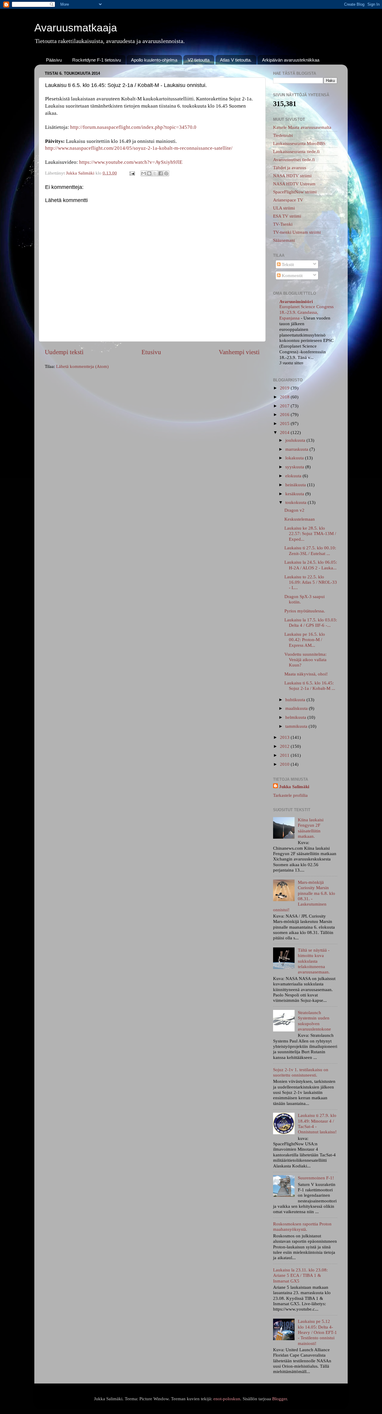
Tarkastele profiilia (290, 795)
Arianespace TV (288, 199)
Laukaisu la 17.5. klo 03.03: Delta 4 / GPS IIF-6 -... (310, 622)
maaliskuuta (297, 708)
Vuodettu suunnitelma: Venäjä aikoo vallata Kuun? (305, 660)
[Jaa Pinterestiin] (166, 173)
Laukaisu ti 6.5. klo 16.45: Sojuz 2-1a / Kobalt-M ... (309, 685)
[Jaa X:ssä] (155, 173)
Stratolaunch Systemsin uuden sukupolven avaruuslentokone (314, 1020)
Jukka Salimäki (294, 786)
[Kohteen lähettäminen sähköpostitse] (144, 173)
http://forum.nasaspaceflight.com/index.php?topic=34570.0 (133, 127)
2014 (285, 432)
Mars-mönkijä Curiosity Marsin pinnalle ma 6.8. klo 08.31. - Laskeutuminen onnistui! (304, 896)
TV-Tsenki (282, 224)
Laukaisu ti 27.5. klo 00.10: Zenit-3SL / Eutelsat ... (310, 550)
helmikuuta (296, 717)
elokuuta (294, 475)
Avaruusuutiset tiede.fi (294, 159)
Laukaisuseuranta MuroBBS (299, 143)
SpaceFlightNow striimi (295, 191)
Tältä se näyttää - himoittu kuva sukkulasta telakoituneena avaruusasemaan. (314, 960)
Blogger (279, 1398)
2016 (285, 414)
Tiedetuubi (283, 135)
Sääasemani (284, 240)
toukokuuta (296, 502)
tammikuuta (297, 726)
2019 (285, 387)
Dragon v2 (294, 510)
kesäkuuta (295, 493)
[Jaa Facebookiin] (161, 173)
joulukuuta (295, 440)
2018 (285, 396)
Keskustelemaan (299, 519)
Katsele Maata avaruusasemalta (302, 127)
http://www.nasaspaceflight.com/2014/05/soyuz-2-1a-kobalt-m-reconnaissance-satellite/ (138, 148)
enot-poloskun (226, 1398)
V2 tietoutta (199, 59)
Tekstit (287, 264)
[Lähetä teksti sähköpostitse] (131, 172)
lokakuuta (295, 457)
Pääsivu (54, 59)
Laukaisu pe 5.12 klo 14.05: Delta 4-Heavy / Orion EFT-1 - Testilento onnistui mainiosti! (317, 1332)
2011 (285, 755)
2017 (285, 405)
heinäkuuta (296, 484)
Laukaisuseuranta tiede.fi (296, 151)
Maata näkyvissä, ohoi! (306, 673)
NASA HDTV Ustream (294, 183)
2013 (285, 737)
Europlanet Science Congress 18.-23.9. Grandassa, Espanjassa (306, 312)
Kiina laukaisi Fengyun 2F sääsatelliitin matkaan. (311, 828)
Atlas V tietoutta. (236, 59)
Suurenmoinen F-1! (316, 1177)
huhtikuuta (295, 699)
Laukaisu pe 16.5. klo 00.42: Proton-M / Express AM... (304, 640)
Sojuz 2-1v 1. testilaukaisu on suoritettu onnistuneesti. (300, 1072)
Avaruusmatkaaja (75, 28)
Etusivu (151, 352)
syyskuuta (295, 466)
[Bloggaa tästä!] (149, 173)
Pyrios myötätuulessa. (304, 610)
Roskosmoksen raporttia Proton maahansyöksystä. (302, 1226)
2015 (285, 423)
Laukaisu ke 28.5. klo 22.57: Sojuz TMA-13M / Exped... (310, 533)
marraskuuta (297, 449)
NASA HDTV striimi (292, 175)
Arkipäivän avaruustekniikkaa (290, 59)
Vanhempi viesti (239, 352)
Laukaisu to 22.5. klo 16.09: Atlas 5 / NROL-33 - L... (310, 582)
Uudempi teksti (64, 352)
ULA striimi (284, 207)
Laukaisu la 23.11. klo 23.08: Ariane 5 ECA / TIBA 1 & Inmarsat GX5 (300, 1275)
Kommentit (292, 275)
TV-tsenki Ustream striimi (297, 232)
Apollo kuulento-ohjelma (154, 59)
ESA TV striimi (287, 215)
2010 (285, 764)
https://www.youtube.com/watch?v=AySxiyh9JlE (130, 162)
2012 (285, 746)
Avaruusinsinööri (296, 301)
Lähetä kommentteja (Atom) (82, 366)
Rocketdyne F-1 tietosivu (96, 59)
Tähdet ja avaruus (289, 167)
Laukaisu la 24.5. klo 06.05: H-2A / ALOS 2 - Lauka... (310, 565)
